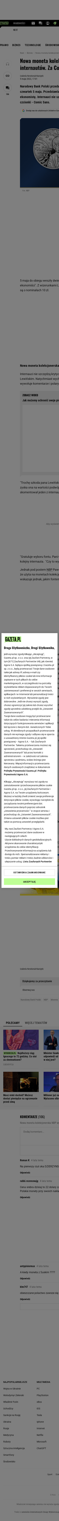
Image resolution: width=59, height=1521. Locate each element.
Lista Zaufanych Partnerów (37, 861)
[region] (29, 760)
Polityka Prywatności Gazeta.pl (20, 770)
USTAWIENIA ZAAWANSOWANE (29, 872)
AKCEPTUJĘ (29, 881)
